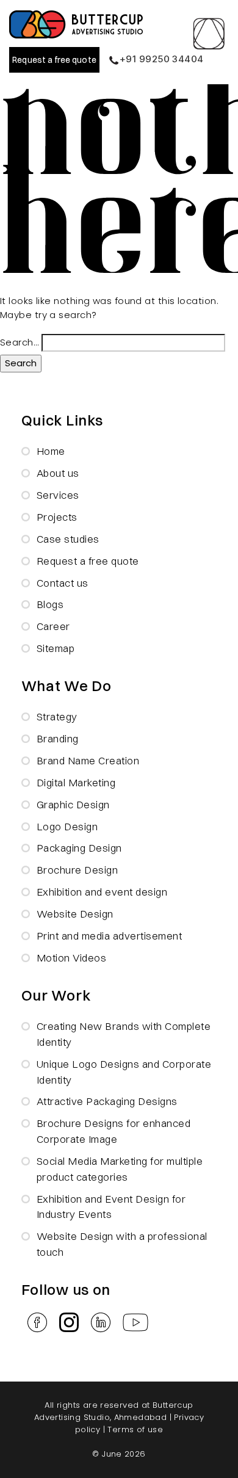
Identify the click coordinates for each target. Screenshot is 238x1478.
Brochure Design (77, 869)
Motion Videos (72, 957)
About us (58, 472)
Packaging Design (79, 847)
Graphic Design (73, 804)
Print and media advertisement (109, 935)
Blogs (50, 604)
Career (53, 626)
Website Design (75, 913)
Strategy (57, 716)
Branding (58, 738)
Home (51, 450)
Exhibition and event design (102, 891)
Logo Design (67, 826)
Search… (19, 342)
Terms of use (135, 1429)
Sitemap (56, 648)
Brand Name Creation (88, 760)
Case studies (68, 538)
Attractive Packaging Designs (107, 1101)
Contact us (62, 582)
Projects (57, 516)
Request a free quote (54, 59)
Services (58, 494)
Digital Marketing (76, 782)
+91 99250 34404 (162, 59)
